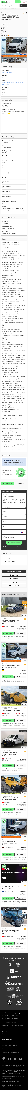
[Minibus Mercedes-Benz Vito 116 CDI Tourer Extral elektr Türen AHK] (14, 917)
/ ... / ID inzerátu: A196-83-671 (10, 9)
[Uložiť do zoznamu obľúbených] (24, 13)
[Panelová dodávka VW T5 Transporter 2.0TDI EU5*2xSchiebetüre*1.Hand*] (14, 696)
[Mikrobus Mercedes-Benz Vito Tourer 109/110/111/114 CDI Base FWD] (14, 607)
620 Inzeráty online (7, 474)
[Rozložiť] (14, 640)
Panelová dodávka (7, 72)
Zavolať (21, 483)
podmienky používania (6, 1086)
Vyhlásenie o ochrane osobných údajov (14, 547)
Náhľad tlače (15, 575)
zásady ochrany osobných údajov (14, 1085)
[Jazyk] (24, 1)
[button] (26, 1)
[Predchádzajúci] (2, 50)
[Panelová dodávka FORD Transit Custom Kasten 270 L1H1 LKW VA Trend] (14, 652)
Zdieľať (14, 582)
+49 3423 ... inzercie (10, 559)
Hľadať (24, 6)
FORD (3, 77)
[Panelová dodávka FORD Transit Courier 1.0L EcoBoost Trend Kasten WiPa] (14, 828)
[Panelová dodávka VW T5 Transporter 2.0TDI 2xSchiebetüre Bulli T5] (14, 784)
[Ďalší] (25, 50)
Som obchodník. (9, 537)
